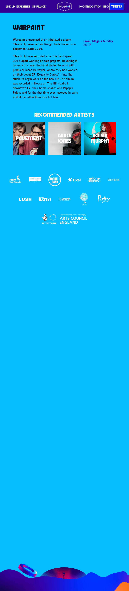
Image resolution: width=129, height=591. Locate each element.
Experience (23, 6)
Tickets (116, 6)
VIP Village (39, 6)
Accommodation (90, 6)
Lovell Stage (91, 41)
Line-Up (10, 6)
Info (106, 6)
